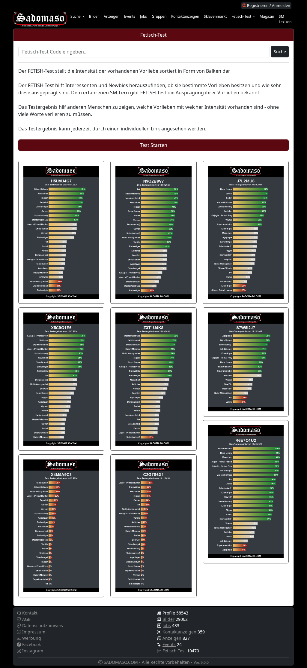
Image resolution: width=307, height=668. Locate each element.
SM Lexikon (285, 19)
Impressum (33, 632)
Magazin (267, 16)
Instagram (32, 651)
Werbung (31, 638)
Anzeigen (111, 16)
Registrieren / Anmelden (268, 5)
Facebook (31, 644)
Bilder (94, 16)
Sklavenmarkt (215, 16)
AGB (26, 619)
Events (129, 16)
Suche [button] (76, 16)
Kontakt (29, 613)
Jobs (143, 16)
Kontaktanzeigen (185, 16)
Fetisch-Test (174, 651)
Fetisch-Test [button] (241, 16)
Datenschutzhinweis (42, 625)
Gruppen (159, 16)
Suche (280, 51)
